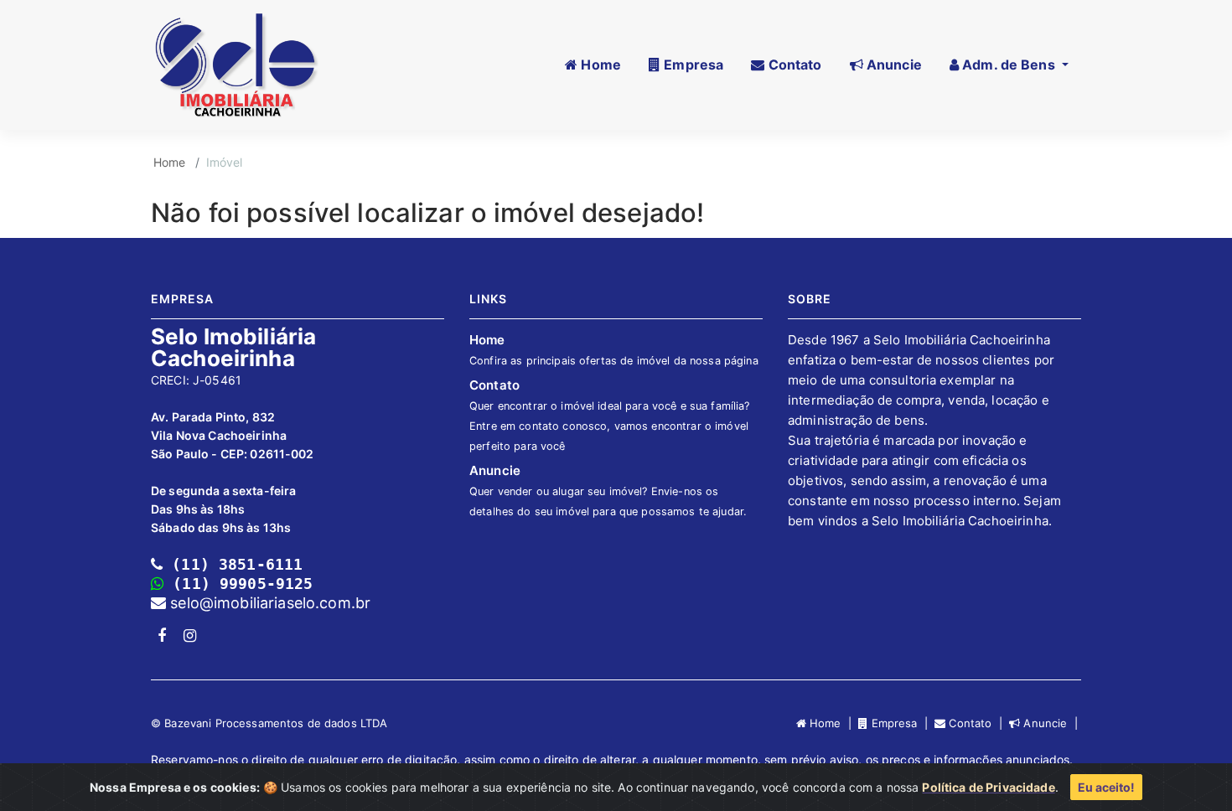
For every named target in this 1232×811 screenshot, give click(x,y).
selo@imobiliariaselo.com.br (268, 603)
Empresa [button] (691, 64)
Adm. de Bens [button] (1009, 64)
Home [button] (599, 64)
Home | (832, 723)
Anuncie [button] (892, 64)
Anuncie (608, 490)
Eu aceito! (1106, 787)
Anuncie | (1050, 723)
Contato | (977, 723)
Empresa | (900, 723)
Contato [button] (792, 64)
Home (169, 162)
